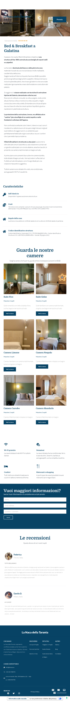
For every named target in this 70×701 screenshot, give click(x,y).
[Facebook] (8, 693)
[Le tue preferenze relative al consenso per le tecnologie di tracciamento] (67, 698)
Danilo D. (18, 593)
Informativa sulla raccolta (18, 699)
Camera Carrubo (12, 408)
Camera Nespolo (44, 352)
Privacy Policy (35, 692)
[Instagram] (19, 693)
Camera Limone (11, 352)
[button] (6, 13)
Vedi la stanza (10, 313)
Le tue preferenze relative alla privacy (43, 699)
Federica (18, 554)
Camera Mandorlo (45, 408)
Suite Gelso (41, 297)
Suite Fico (8, 297)
